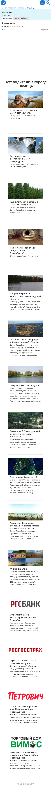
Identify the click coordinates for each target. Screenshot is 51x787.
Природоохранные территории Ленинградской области (25, 296)
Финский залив (18, 568)
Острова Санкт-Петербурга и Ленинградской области (25, 341)
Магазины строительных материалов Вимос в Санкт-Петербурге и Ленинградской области (25, 756)
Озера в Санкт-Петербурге (24, 385)
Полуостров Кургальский (23, 477)
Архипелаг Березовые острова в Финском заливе (24, 524)
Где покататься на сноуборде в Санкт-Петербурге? (20, 159)
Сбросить (45, 30)
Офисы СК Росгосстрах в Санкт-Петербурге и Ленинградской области (23, 663)
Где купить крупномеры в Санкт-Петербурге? (24, 203)
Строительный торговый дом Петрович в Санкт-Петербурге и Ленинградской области (23, 710)
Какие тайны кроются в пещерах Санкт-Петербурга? (23, 250)
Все (3, 29)
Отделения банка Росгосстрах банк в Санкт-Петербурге (24, 617)
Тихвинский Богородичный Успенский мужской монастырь (25, 434)
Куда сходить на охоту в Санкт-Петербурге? (23, 111)
